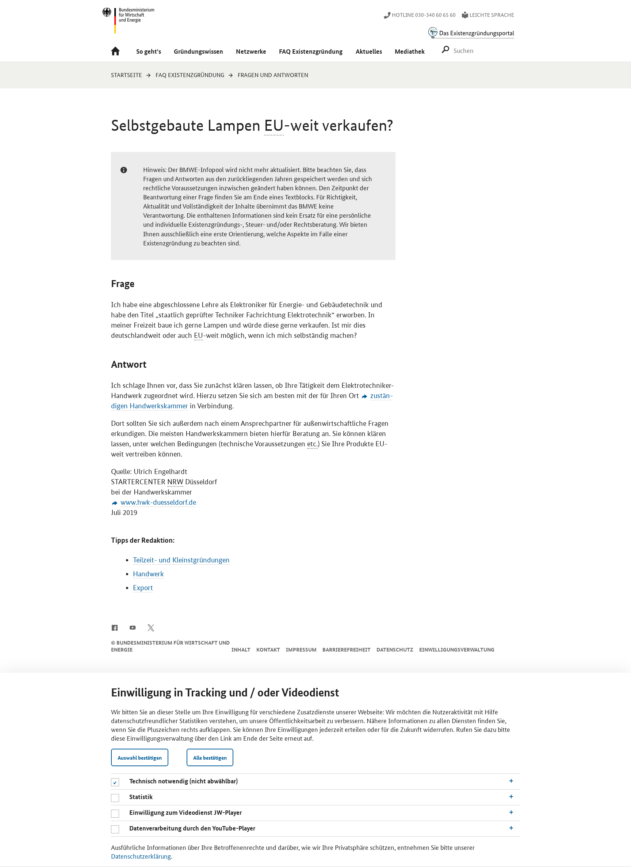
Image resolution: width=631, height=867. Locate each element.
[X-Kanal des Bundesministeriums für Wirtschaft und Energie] (151, 627)
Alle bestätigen (210, 757)
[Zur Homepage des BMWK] (128, 23)
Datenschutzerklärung (141, 855)
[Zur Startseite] (117, 51)
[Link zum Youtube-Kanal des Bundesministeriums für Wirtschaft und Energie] (132, 627)
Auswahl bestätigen (140, 757)
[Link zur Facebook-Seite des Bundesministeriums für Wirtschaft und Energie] (114, 627)
